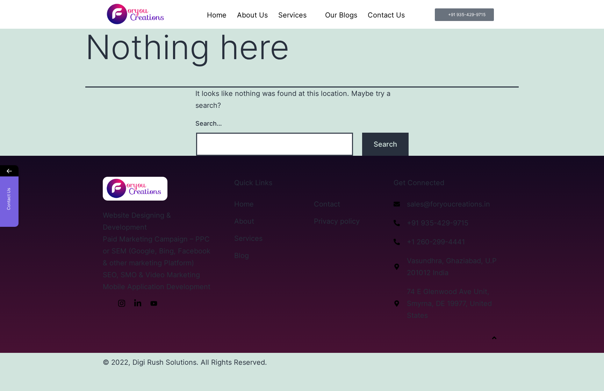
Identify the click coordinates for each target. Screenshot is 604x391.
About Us (252, 15)
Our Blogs (341, 15)
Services (292, 15)
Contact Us (386, 15)
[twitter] (170, 303)
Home (216, 15)
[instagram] (121, 303)
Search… (208, 123)
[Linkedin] (137, 303)
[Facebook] (105, 303)
